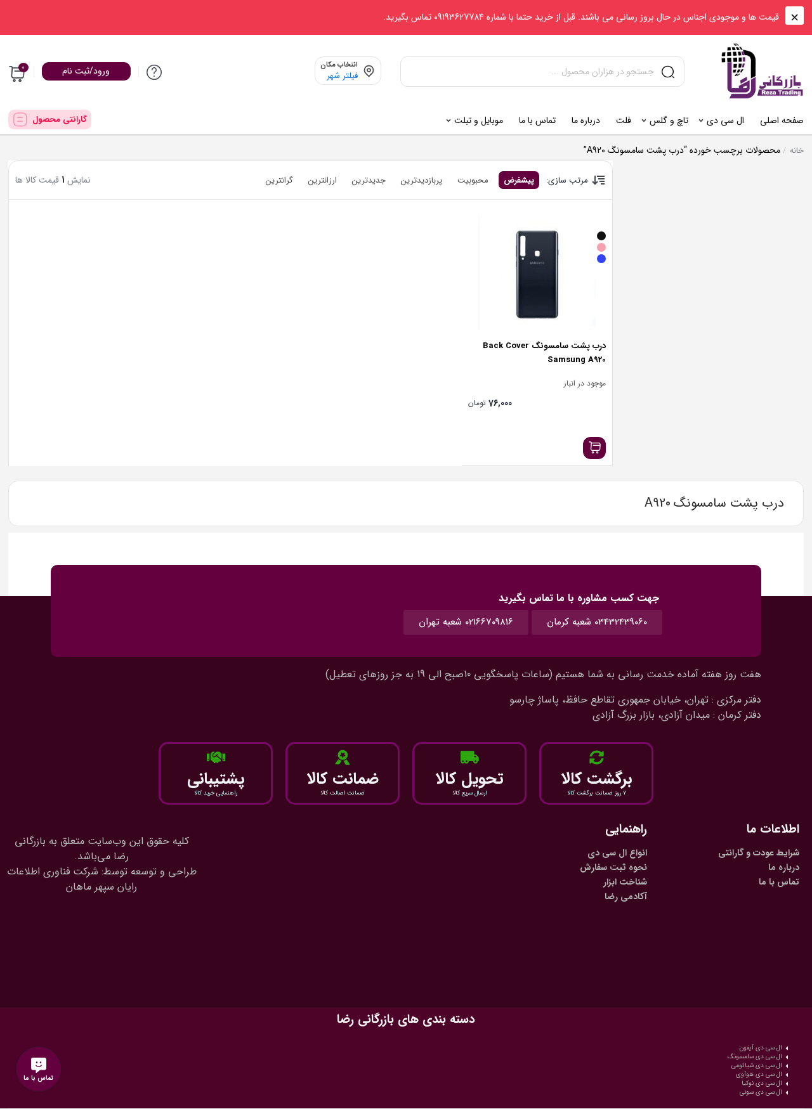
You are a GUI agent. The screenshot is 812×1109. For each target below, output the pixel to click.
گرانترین (279, 180)
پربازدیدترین (421, 180)
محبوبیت (472, 180)
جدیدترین (369, 180)
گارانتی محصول (59, 119)
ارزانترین (322, 180)
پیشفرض (519, 180)
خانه (797, 150)
